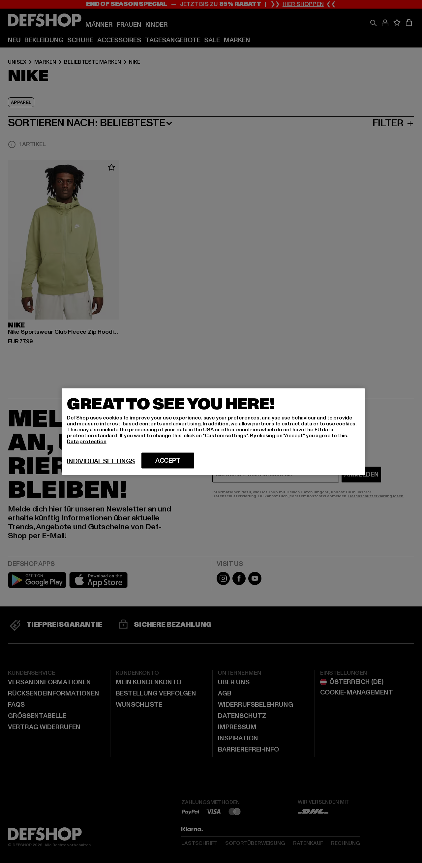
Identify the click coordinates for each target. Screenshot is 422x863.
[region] (213, 431)
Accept (168, 460)
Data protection (86, 441)
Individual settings (101, 461)
